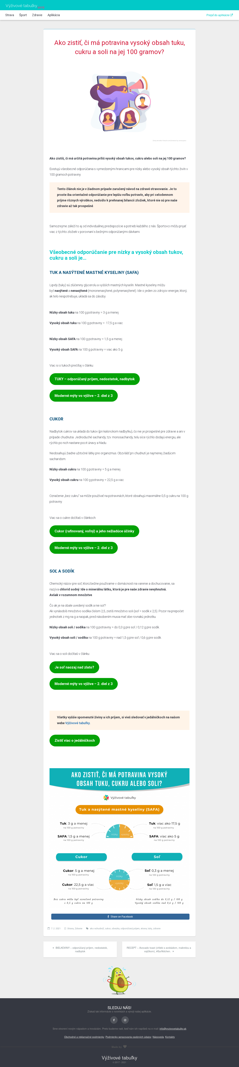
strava (144, 928)
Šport (23, 15)
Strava (9, 15)
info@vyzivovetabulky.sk (173, 1028)
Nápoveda (158, 1037)
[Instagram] (125, 1020)
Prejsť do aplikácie (218, 15)
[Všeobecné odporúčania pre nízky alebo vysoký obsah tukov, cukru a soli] (119, 102)
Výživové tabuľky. (77, 723)
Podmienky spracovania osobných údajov (128, 1037)
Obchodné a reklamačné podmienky (84, 1037)
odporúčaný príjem (130, 928)
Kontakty (170, 1037)
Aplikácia (54, 15)
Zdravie (37, 15)
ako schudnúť (97, 928)
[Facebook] (114, 1020)
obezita (116, 928)
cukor (108, 928)
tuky (150, 928)
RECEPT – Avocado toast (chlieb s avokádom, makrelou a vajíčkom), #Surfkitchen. (159, 949)
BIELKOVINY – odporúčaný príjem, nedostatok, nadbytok (81, 949)
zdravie (156, 928)
